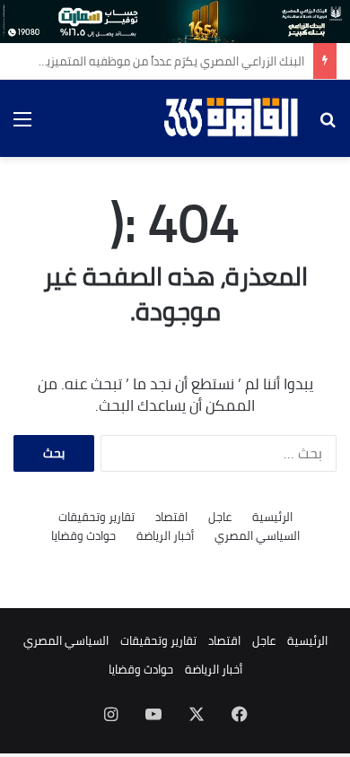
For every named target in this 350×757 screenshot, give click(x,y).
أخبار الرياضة (165, 535)
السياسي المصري (257, 535)
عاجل (220, 517)
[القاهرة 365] (233, 118)
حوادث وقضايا (83, 535)
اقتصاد (171, 517)
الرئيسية (272, 517)
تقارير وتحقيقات (96, 517)
